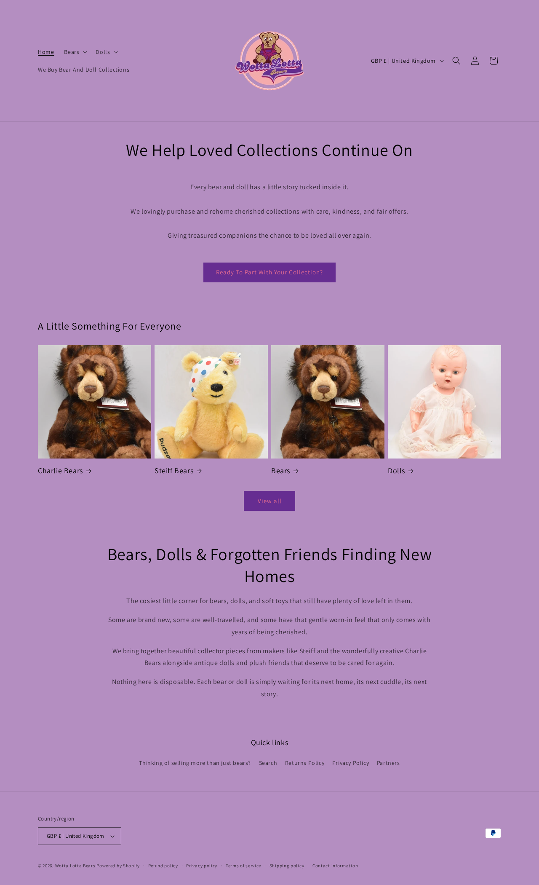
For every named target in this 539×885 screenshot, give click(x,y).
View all (270, 501)
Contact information (335, 866)
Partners (388, 763)
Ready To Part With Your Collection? (269, 272)
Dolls (396, 470)
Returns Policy (304, 763)
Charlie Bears (60, 470)
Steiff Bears (174, 470)
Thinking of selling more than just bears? (195, 763)
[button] (75, 52)
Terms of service (243, 866)
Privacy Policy (350, 763)
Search (268, 763)
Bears (280, 470)
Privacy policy (201, 866)
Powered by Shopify (118, 866)
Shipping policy (287, 866)
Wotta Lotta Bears (75, 866)
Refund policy (163, 866)
